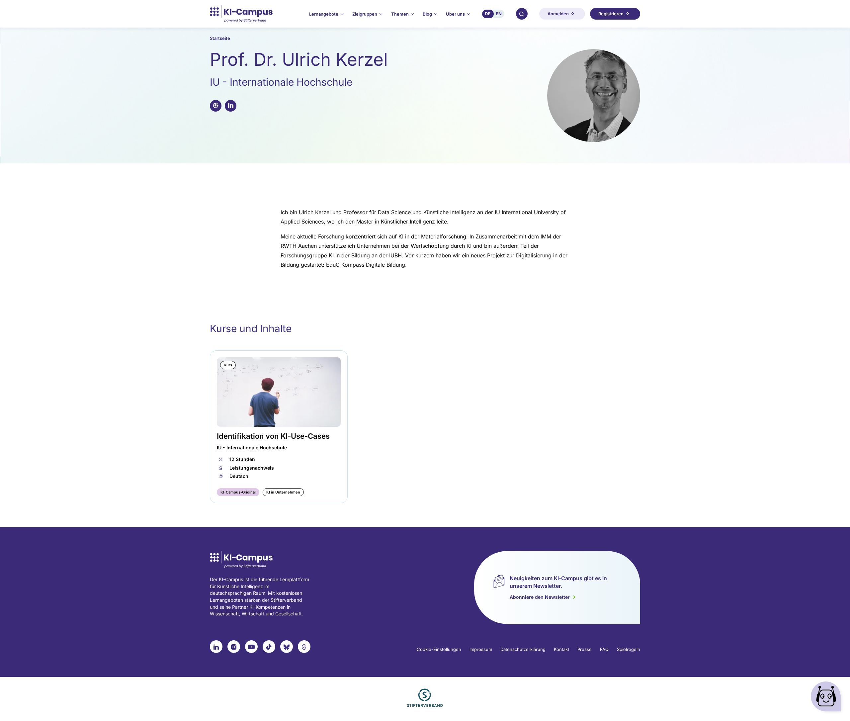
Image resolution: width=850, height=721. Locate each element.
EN (499, 13)
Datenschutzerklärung (523, 649)
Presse (584, 649)
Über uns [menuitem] (455, 14)
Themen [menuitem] (400, 14)
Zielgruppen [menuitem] (364, 14)
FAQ (604, 649)
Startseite (220, 38)
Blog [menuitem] (427, 14)
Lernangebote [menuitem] (323, 14)
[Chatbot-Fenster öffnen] (827, 698)
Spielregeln (628, 649)
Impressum (480, 649)
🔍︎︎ (521, 13)
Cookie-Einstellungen (439, 649)
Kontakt (561, 649)
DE (487, 13)
